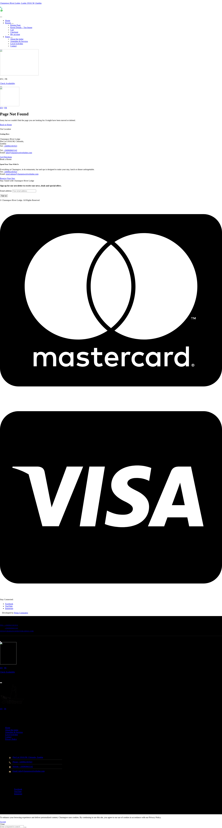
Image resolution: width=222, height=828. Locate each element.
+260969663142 (10, 150)
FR (5, 108)
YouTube (9, 606)
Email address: (6, 191)
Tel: (2, 625)
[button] (7, 83)
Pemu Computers (21, 613)
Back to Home (6, 125)
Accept (3, 822)
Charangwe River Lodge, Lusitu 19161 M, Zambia (20, 3)
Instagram (9, 608)
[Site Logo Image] (19, 75)
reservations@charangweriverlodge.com (22, 174)
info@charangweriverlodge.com (19, 153)
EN (1, 108)
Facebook (9, 604)
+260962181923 (10, 146)
